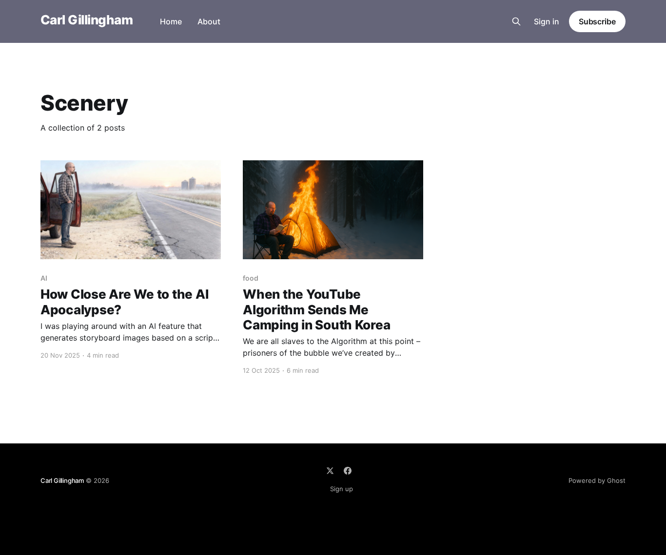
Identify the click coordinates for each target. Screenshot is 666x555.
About (208, 21)
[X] (330, 471)
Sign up (341, 489)
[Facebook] (348, 471)
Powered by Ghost (597, 480)
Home (171, 21)
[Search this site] (516, 21)
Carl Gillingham (86, 20)
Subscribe (597, 21)
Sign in (546, 21)
